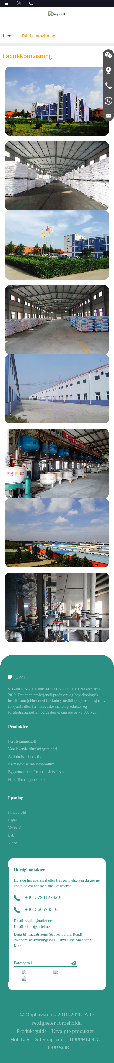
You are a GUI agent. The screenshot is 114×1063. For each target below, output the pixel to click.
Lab (11, 835)
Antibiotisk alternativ (24, 757)
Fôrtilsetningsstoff (22, 741)
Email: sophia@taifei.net (33, 921)
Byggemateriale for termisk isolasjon (37, 772)
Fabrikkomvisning (38, 35)
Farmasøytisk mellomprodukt (31, 764)
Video (12, 843)
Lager (12, 820)
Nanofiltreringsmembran (27, 780)
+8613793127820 (42, 897)
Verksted (14, 828)
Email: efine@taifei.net (32, 927)
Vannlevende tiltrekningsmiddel (32, 749)
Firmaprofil (17, 812)
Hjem (7, 35)
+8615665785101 (42, 909)
